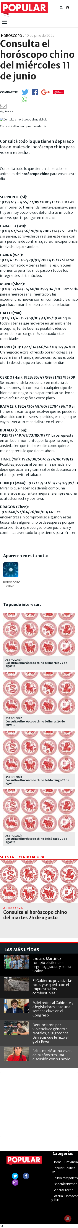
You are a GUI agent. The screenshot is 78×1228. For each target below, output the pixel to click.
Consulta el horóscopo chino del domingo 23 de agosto (37, 782)
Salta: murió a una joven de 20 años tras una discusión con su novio (52, 1055)
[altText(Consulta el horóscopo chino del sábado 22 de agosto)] (39, 791)
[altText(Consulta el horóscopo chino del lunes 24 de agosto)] (39, 673)
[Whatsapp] (24, 100)
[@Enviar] (3, 107)
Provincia (71, 1162)
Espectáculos (62, 1184)
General (58, 1190)
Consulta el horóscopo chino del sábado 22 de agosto (36, 840)
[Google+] (45, 93)
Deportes (71, 1178)
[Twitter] (25, 94)
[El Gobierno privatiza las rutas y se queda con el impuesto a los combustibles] (16, 984)
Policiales (59, 1178)
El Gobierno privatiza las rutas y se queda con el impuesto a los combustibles (52, 986)
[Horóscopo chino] (10, 569)
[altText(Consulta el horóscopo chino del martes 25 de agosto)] (39, 615)
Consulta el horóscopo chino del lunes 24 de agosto (35, 723)
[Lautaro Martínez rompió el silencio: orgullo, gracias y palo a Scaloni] (16, 962)
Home (57, 1162)
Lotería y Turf (57, 1198)
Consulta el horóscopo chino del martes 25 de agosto (36, 664)
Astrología (13, 659)
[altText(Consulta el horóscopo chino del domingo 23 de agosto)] (39, 732)
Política (70, 1168)
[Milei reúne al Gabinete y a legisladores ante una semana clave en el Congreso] (16, 1006)
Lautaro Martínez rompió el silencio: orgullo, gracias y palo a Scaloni (51, 964)
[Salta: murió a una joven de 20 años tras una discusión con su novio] (16, 1054)
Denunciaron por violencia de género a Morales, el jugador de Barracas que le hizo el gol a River (50, 1033)
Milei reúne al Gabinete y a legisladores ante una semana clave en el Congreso (52, 1009)
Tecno (69, 1190)
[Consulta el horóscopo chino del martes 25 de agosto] (39, 881)
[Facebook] (35, 93)
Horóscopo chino (10, 584)
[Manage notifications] (67, 1218)
